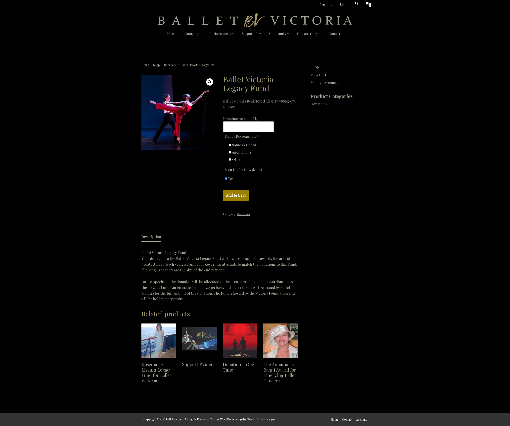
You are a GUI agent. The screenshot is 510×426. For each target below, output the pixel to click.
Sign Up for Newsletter (243, 169)
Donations (170, 65)
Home (171, 34)
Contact (334, 34)
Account (326, 4)
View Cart (318, 74)
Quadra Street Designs (261, 419)
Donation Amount (241, 118)
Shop (343, 4)
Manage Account (324, 82)
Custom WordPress (222, 419)
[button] (200, 33)
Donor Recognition (242, 136)
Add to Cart (236, 195)
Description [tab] (151, 236)
